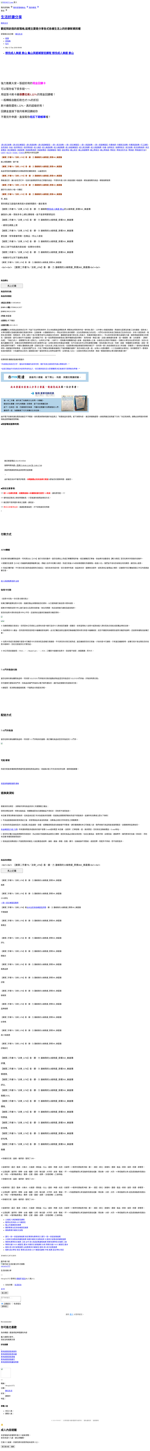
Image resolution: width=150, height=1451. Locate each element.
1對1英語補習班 (44, 145)
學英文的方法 (122, 150)
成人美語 (37, 147)
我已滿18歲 (5, 1446)
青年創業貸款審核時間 (9, 1362)
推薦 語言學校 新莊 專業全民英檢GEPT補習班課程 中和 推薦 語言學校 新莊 (34, 1250)
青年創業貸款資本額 (9, 1354)
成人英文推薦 (84, 147)
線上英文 (73, 150)
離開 (12, 1446)
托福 (104, 147)
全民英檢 (4, 147)
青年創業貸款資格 (8, 1357)
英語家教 (20, 150)
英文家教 (129, 147)
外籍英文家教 (122, 145)
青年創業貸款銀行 (8, 1359)
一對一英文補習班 (72, 145)
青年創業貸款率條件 (9, 1351)
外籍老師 (112, 145)
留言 (24, 1279)
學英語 (131, 150)
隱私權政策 (87, 1420)
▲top (3, 1289)
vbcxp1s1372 (5, 1266)
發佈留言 (4, 1306)
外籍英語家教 (134, 145)
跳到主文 (4, 23)
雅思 (59, 150)
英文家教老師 (139, 147)
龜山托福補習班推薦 (13, 1225)
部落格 (8, 41)
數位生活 (18, 34)
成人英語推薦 (96, 147)
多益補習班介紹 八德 (9, 829)
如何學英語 (28, 147)
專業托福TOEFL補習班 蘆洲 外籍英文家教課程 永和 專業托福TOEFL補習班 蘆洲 (36, 1244)
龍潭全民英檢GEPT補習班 (15, 1222)
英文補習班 (11, 150)
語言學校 (65, 150)
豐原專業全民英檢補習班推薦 (16, 1228)
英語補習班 (51, 150)
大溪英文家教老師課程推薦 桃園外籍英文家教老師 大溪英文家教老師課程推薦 (35, 1239)
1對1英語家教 (31, 145)
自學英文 (110, 147)
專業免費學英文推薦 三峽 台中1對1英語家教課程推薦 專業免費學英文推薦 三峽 (36, 1242)
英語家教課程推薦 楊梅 (10, 783)
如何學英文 (18, 147)
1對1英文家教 (6, 145)
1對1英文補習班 (19, 145)
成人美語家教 (47, 147)
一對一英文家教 (57, 145)
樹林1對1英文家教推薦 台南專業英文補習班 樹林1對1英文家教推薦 (31, 1247)
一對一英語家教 (86, 145)
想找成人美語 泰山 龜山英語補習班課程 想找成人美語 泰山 (39, 53)
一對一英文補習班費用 (9, 903)
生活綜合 (18, 1285)
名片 (7, 44)
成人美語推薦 (59, 147)
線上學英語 (104, 150)
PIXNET (58, 1420)
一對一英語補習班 (101, 145)
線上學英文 (94, 150)
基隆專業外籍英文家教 (14, 1230)
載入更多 (4, 1293)
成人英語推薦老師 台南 (10, 581)
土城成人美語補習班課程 (15, 1220)
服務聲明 (96, 1420)
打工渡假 (144, 145)
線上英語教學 (84, 150)
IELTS (9, 153)
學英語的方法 (140, 150)
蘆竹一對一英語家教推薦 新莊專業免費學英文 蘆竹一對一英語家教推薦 (33, 1237)
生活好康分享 (11, 17)
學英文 (113, 150)
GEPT (3, 153)
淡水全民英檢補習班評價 (36, 907)
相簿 (7, 38)
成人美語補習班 (72, 147)
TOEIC (15, 153)
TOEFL (22, 153)
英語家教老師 (31, 150)
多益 (11, 147)
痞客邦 (19, 1279)
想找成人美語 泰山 (55, 209)
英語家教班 (41, 150)
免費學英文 (120, 147)
